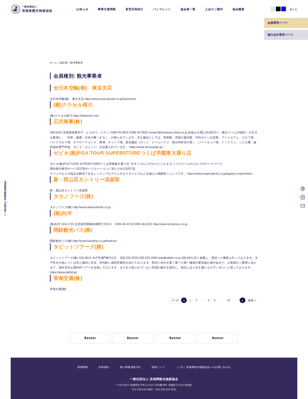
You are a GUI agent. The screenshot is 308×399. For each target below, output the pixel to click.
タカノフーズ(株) (73, 196)
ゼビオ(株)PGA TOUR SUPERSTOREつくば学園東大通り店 (122, 153)
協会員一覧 (188, 9)
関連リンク (158, 367)
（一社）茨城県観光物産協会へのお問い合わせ (203, 367)
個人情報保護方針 (130, 367)
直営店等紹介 (134, 9)
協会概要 (239, 9)
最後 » (252, 300)
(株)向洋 (62, 213)
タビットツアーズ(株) (78, 247)
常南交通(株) (67, 278)
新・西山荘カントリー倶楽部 (86, 179)
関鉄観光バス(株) (73, 230)
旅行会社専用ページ (280, 34)
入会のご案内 (214, 9)
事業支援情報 (107, 9)
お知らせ (82, 9)
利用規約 (104, 367)
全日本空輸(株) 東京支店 (82, 88)
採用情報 (82, 367)
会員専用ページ (278, 22)
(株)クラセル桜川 (73, 105)
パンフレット (162, 9)
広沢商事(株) (67, 121)
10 (228, 300)
